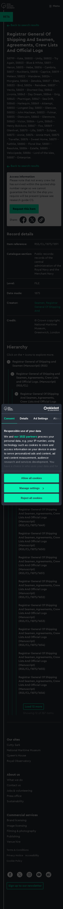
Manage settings (29, 488)
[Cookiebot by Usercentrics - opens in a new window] (44, 409)
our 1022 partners (25, 436)
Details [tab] (24, 418)
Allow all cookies (31, 478)
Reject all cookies (31, 497)
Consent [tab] (9, 418)
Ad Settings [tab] (40, 418)
